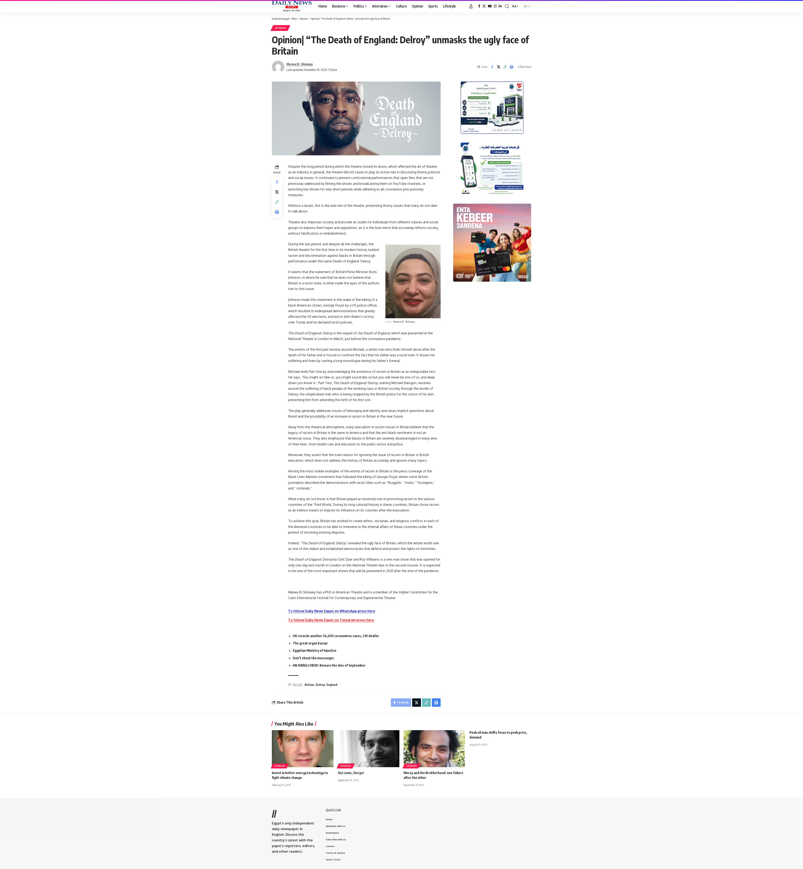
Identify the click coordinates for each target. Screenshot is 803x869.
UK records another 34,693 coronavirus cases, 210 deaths (336, 636)
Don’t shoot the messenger (313, 658)
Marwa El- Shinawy (299, 64)
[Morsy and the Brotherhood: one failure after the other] (434, 748)
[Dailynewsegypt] (292, 4)
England (331, 684)
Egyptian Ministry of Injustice (314, 650)
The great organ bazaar (310, 643)
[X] (484, 6)
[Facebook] (479, 6)
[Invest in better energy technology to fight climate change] (303, 748)
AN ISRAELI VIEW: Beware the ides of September (329, 665)
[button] (471, 6)
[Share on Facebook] (492, 67)
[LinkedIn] (500, 6)
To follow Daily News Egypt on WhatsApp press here (331, 611)
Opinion (280, 27)
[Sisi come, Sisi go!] (368, 748)
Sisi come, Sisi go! (351, 773)
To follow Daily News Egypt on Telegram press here (331, 620)
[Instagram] (495, 6)
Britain (309, 684)
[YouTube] (490, 6)
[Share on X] (498, 67)
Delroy (320, 684)
